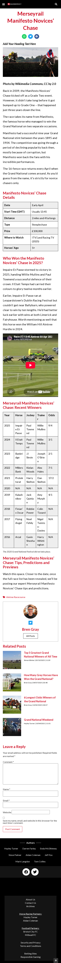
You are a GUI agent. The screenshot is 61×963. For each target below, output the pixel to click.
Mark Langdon (22, 861)
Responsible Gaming (31, 957)
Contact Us (30, 902)
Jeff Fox (48, 855)
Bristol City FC (30, 931)
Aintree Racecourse (15, 597)
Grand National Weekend (38, 719)
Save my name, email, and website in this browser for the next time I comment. (30, 822)
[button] (3, 4)
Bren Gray (30, 629)
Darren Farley (29, 848)
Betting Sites (30, 953)
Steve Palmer (15, 855)
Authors (30, 842)
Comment (8, 762)
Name (6, 789)
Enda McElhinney (48, 848)
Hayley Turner (11, 848)
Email (6, 800)
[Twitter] (35, 872)
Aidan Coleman (33, 855)
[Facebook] (26, 872)
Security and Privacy (30, 942)
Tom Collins (40, 861)
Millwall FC (30, 935)
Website (7, 812)
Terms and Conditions (30, 946)
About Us (30, 899)
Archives (30, 906)
